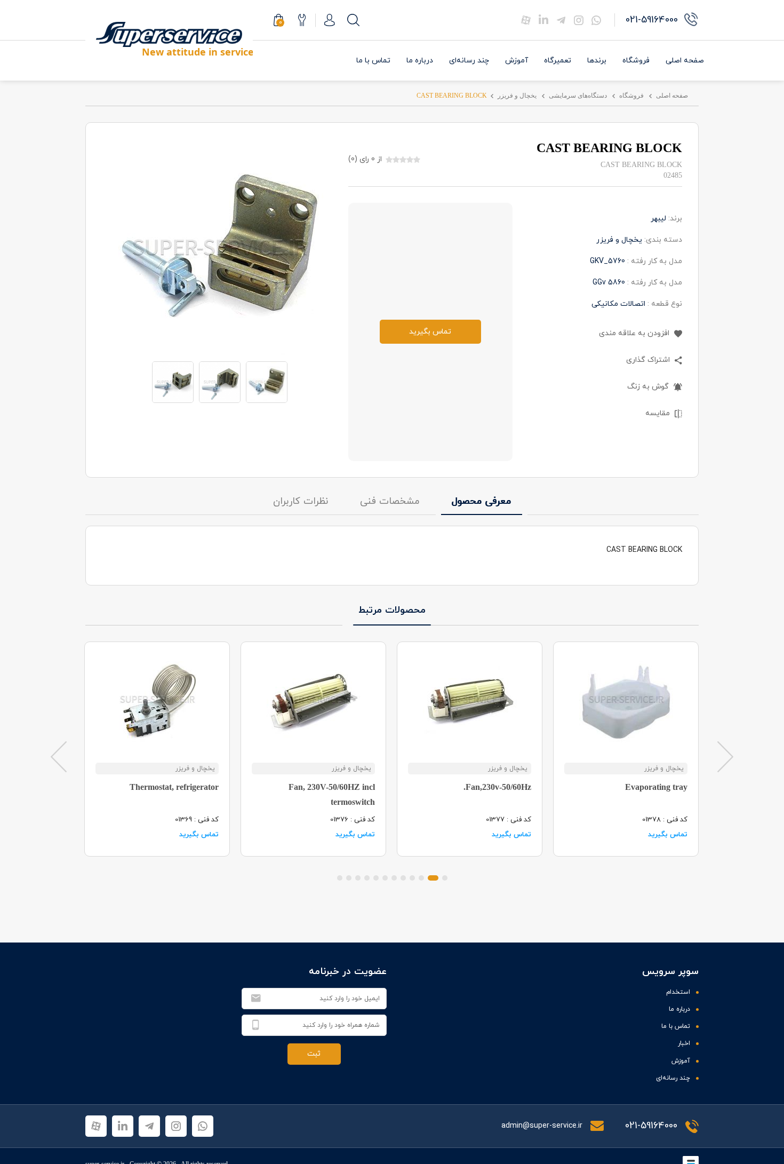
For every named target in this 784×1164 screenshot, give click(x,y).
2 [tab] (433, 878)
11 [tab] (348, 878)
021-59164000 (651, 1126)
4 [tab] (412, 878)
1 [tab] (444, 878)
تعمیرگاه (557, 61)
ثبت (314, 1054)
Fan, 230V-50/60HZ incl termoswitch (332, 794)
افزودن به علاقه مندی (635, 333)
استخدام (678, 992)
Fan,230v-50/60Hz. (497, 786)
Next (725, 756)
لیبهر (658, 218)
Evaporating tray (656, 786)
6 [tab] (394, 878)
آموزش (516, 61)
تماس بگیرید (430, 332)
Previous (59, 756)
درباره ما (419, 61)
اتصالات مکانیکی (618, 304)
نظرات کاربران (300, 501)
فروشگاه (636, 61)
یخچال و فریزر (517, 95)
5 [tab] (403, 878)
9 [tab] (367, 878)
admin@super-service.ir (543, 1126)
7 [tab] (385, 878)
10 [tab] (358, 878)
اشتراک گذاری (649, 360)
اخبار (684, 1043)
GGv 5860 (609, 283)
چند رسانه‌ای (469, 61)
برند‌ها (596, 61)
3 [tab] (421, 878)
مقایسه (658, 413)
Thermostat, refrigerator (174, 786)
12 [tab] (339, 878)
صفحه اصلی (685, 61)
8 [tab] (376, 878)
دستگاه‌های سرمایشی (578, 95)
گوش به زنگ (649, 387)
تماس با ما (373, 61)
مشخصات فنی (390, 501)
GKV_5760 (607, 261)
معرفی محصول (481, 501)
